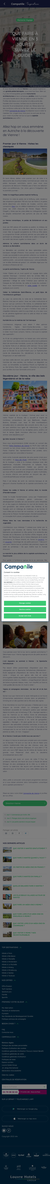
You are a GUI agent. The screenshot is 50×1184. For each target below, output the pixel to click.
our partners (8, 582)
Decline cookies (25, 609)
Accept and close (25, 616)
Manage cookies (25, 603)
